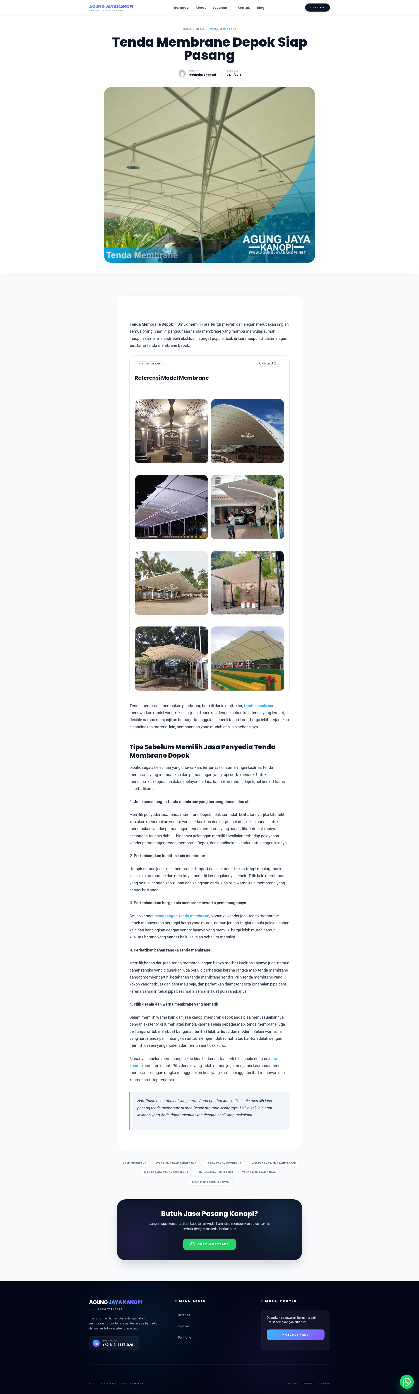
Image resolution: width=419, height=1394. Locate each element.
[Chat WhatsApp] (407, 1382)
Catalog (317, 7)
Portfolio (209, 1337)
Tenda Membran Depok (259, 1172)
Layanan (220, 7)
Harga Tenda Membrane (223, 1163)
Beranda (181, 7)
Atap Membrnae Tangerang (175, 1163)
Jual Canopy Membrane (215, 1172)
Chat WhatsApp (213, 1244)
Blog (260, 7)
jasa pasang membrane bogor (273, 1163)
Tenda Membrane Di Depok (209, 1181)
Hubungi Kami (296, 1334)
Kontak (244, 7)
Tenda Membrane (222, 29)
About (201, 7)
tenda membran (258, 705)
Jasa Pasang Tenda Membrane (165, 1172)
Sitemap (324, 1383)
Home (187, 29)
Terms (308, 1383)
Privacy (293, 1383)
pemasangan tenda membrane (182, 916)
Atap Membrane (134, 1163)
